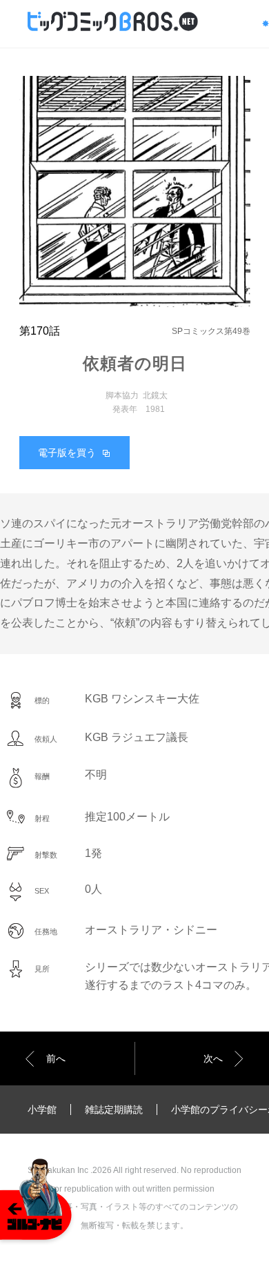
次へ (213, 1058)
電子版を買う (67, 452)
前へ (56, 1058)
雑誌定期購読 (114, 1109)
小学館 (42, 1109)
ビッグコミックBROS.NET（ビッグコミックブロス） (131, 22)
